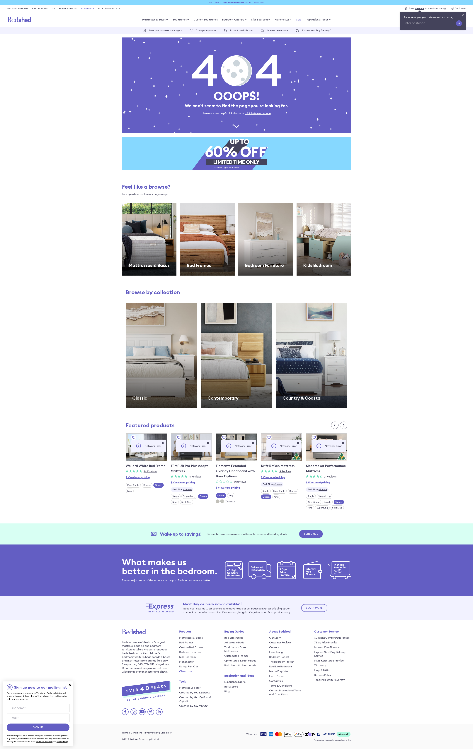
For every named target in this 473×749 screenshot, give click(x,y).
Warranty (320, 665)
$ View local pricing (138, 477)
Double (147, 485)
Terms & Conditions (280, 685)
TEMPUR (149, 664)
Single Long (189, 496)
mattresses (134, 660)
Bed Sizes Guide (233, 637)
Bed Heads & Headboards (240, 665)
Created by (194, 692)
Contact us (276, 681)
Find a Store (276, 676)
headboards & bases (157, 657)
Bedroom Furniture (233, 19)
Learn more (314, 608)
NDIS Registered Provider (329, 660)
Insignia (147, 668)
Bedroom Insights (109, 8)
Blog (227, 691)
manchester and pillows (153, 671)
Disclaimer (166, 732)
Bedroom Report (279, 657)
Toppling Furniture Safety (329, 679)
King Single (133, 485)
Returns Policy (322, 675)
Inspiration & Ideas (317, 19)
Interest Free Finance (326, 647)
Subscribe (311, 534)
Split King (186, 502)
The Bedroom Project (281, 661)
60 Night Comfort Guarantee (332, 637)
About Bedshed (280, 631)
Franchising (276, 652)
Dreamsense (129, 668)
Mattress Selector (43, 8)
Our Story (275, 637)
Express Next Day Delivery (316, 30)
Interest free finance (277, 30)
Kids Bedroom (259, 19)
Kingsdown (162, 664)
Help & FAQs (321, 670)
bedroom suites (138, 653)
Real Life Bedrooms (280, 666)
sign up (38, 727)
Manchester (282, 19)
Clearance (87, 8)
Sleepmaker (129, 664)
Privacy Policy (151, 732)
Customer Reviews (280, 642)
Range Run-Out (68, 8)
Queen (158, 485)
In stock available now (241, 30)
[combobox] (182, 489)
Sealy (164, 660)
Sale (298, 19)
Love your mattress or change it (165, 30)
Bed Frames (180, 19)
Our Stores (460, 8)
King (129, 490)
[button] (163, 443)
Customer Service (326, 631)
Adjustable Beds (234, 642)
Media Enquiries (278, 671)
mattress (127, 645)
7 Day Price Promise (325, 642)
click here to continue (258, 113)
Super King (322, 507)
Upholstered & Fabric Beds (240, 660)
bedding (139, 645)
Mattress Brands (17, 8)
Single (175, 496)
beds (125, 653)
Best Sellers (231, 686)
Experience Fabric (235, 681)
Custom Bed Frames (206, 19)
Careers (274, 647)
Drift (140, 664)
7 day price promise (206, 30)
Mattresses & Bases (154, 19)
